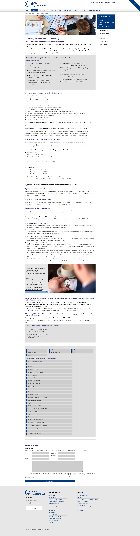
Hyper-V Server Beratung (34, 380)
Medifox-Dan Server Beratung (35, 391)
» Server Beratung (102, 30)
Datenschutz (80, 508)
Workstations (43, 10)
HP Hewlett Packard (55, 352)
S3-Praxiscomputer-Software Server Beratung (38, 408)
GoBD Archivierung (54, 503)
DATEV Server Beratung (33, 366)
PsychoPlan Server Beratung (34, 405)
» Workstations (102, 44)
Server (34, 10)
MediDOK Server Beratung (34, 389)
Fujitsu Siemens (32, 352)
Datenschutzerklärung (29, 477)
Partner (98, 10)
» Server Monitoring (103, 38)
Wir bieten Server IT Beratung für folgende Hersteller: (39, 347)
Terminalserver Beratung (34, 417)
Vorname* (27, 453)
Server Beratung (53, 495)
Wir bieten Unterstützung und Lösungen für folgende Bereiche (41, 358)
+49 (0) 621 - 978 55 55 (97, 2)
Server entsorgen (53, 506)
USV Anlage (52, 512)
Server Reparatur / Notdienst (56, 501)
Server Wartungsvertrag (55, 518)
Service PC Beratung (33, 411)
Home (27, 10)
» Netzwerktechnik (102, 41)
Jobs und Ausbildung (82, 503)
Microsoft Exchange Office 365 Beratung (37, 397)
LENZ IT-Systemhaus (82, 495)
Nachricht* (27, 461)
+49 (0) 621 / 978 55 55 (33, 503)
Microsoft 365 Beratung (33, 394)
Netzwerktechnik (52, 10)
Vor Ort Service (53, 514)
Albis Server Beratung (33, 364)
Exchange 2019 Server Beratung (35, 372)
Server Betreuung (53, 497)
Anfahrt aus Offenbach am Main (34, 507)
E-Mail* (27, 458)
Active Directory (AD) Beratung (35, 361)
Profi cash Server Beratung (34, 400)
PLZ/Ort (53, 456)
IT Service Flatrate (54, 520)
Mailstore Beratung (32, 386)
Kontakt (113, 2)
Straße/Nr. (53, 453)
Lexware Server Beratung (34, 383)
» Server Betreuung (103, 33)
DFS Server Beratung (33, 369)
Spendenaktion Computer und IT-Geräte (88, 499)
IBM (74, 352)
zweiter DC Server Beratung (34, 433)
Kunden (84, 10)
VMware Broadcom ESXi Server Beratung (37, 425)
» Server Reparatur (103, 36)
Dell (74, 349)
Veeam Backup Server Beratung (35, 419)
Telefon (53, 458)
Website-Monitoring (54, 525)
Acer (29, 349)
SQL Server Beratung (33, 414)
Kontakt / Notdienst (82, 501)
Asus (52, 349)
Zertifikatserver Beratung (34, 430)
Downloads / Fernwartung (84, 506)
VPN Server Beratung (33, 428)
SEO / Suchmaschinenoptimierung (58, 523)
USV (60, 10)
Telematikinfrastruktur (55, 516)
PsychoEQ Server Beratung (34, 403)
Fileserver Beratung (32, 375)
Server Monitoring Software (56, 499)
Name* (26, 456)
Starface (30, 355)
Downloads (107, 2)
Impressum (80, 510)
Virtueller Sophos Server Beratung (36, 422)
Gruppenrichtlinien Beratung (34, 378)
